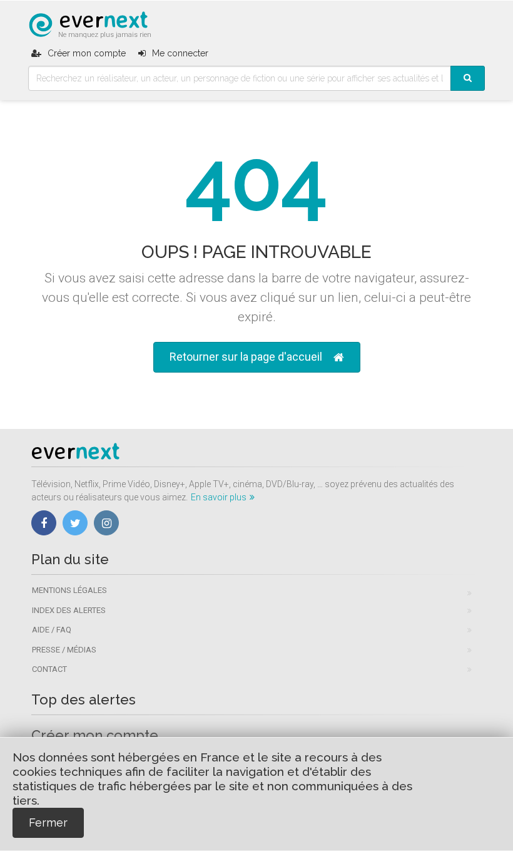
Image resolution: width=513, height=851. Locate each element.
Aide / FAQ (51, 629)
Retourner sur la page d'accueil (246, 356)
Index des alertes (69, 610)
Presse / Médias (64, 649)
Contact (49, 669)
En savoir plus (218, 497)
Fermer (48, 822)
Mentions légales (69, 590)
